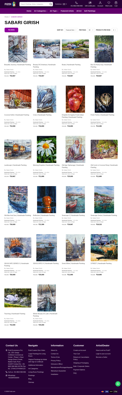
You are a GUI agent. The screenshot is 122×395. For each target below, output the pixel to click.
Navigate (33, 345)
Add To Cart (19, 81)
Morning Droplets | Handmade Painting (46, 165)
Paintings (31, 375)
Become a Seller (101, 357)
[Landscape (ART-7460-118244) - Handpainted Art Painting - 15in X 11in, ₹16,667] (17, 149)
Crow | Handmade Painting (42, 115)
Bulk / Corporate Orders (81, 366)
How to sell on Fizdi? (103, 350)
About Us (54, 350)
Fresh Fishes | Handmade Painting (102, 115)
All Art (78, 11)
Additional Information (35, 365)
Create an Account (79, 350)
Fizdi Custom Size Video (36, 350)
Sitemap (31, 382)
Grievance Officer (57, 364)
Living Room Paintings (36, 372)
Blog (29, 379)
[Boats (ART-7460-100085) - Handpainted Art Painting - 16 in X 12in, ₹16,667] (75, 48)
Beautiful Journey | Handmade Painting (17, 64)
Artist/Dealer (102, 345)
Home (29, 11)
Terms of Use (55, 357)
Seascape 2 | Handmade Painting (73, 215)
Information (57, 345)
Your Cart (76, 354)
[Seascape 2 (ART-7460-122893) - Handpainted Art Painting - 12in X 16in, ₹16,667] (75, 199)
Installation (54, 374)
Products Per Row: (103, 30)
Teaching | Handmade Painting (14, 313)
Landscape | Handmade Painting (15, 165)
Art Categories (40, 11)
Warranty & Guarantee (58, 371)
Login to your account (103, 354)
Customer (78, 345)
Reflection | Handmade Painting (44, 215)
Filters (11, 30)
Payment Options (79, 370)
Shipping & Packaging (81, 363)
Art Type (53, 11)
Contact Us (54, 354)
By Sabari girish (8, 69)
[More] (46, 11)
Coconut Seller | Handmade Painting (16, 115)
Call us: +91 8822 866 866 (17, 372)
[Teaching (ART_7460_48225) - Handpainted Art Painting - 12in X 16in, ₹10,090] (17, 297)
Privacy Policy (56, 360)
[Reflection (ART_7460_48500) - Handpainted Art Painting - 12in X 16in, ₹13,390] (46, 199)
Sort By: (60, 30)
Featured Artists (67, 11)
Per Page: (82, 30)
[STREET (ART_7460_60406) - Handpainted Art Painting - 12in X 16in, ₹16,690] (104, 247)
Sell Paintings (89, 11)
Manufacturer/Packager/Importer (62, 367)
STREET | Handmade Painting (101, 263)
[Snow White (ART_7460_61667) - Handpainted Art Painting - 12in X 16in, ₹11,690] (75, 247)
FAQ (74, 373)
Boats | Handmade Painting (71, 64)
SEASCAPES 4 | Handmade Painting (46, 263)
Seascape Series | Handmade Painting (104, 215)
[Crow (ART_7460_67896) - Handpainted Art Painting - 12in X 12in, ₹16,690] (46, 99)
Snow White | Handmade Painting (73, 263)
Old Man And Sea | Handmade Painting (17, 215)
